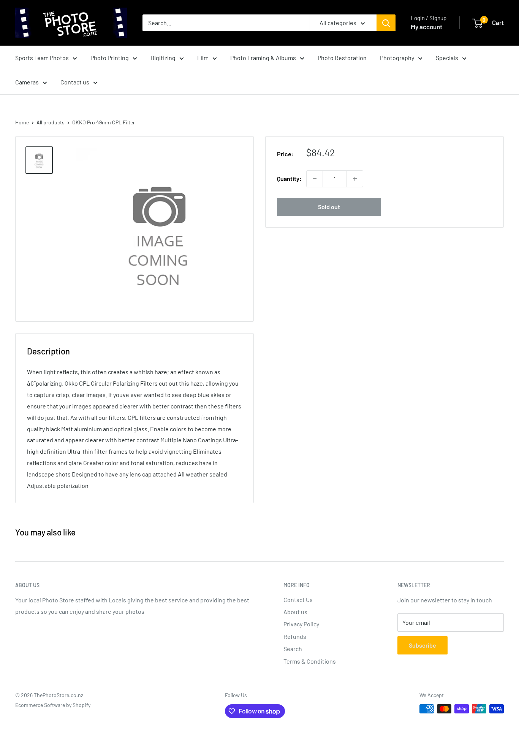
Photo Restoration (342, 57)
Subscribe (422, 645)
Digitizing (163, 57)
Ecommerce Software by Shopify (52, 705)
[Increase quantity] (355, 179)
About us (295, 611)
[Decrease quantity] (315, 179)
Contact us (74, 82)
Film (203, 57)
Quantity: (289, 178)
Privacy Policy (301, 623)
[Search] (386, 22)
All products (50, 122)
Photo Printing (109, 57)
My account (426, 26)
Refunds (294, 636)
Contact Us (298, 599)
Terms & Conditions (309, 661)
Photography (397, 57)
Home (22, 122)
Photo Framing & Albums (263, 57)
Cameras (27, 82)
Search (292, 648)
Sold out (329, 206)
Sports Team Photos (42, 57)
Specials (447, 57)
